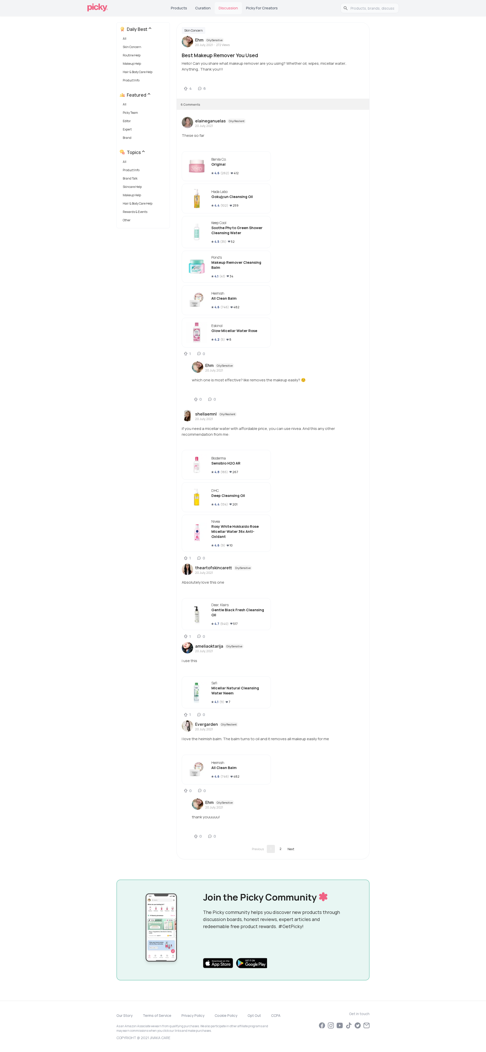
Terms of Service (157, 1015)
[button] (144, 40)
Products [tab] (179, 8)
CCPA (275, 1015)
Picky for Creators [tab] (262, 8)
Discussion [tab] (228, 8)
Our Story (124, 1015)
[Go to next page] (291, 849)
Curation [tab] (203, 8)
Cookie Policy (226, 1015)
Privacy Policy (193, 1015)
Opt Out (254, 1015)
